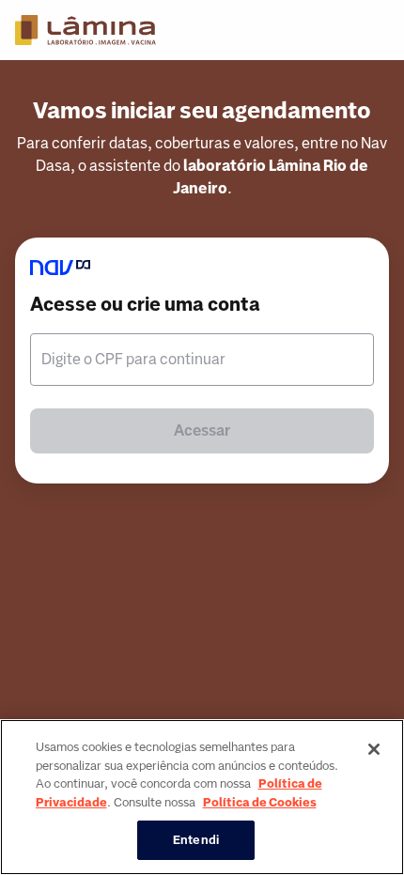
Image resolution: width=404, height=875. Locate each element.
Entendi (196, 840)
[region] (202, 797)
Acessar (202, 430)
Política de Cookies (260, 802)
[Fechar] (374, 749)
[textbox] (202, 359)
